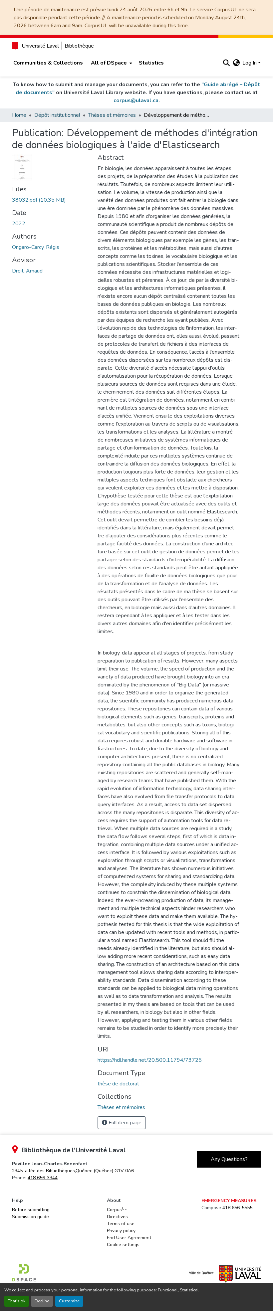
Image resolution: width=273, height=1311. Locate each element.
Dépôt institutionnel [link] (57, 115)
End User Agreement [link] (129, 1237)
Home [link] (19, 115)
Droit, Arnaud (27, 271)
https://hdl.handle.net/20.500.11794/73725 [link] (150, 1060)
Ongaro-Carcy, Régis (35, 247)
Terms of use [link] (121, 1223)
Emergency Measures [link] (228, 1201)
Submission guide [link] (30, 1217)
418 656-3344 (43, 1178)
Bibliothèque (79, 46)
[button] (226, 63)
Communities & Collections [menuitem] (48, 63)
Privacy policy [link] (121, 1230)
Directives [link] (117, 1217)
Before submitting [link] (31, 1210)
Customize (69, 1301)
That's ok (16, 1301)
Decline (42, 1301)
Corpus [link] (117, 1209)
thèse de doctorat (118, 1083)
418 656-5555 (237, 1208)
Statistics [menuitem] (151, 63)
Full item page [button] (124, 1122)
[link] (51, 200)
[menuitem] (111, 63)
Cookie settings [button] (123, 1244)
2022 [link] (18, 223)
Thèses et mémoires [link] (112, 115)
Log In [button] (250, 63)
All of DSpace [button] (109, 63)
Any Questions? (229, 1159)
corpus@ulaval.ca (136, 100)
